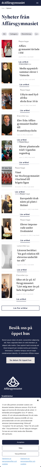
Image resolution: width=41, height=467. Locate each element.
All (4, 34)
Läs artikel (24, 84)
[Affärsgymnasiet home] (13, 3)
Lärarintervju (23, 246)
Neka (20, 448)
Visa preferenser (20, 454)
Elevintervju (26, 34)
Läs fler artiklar (20, 308)
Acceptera (20, 442)
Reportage (24, 41)
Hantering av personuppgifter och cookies (9, 461)
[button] (38, 400)
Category (13, 34)
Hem (3, 8)
